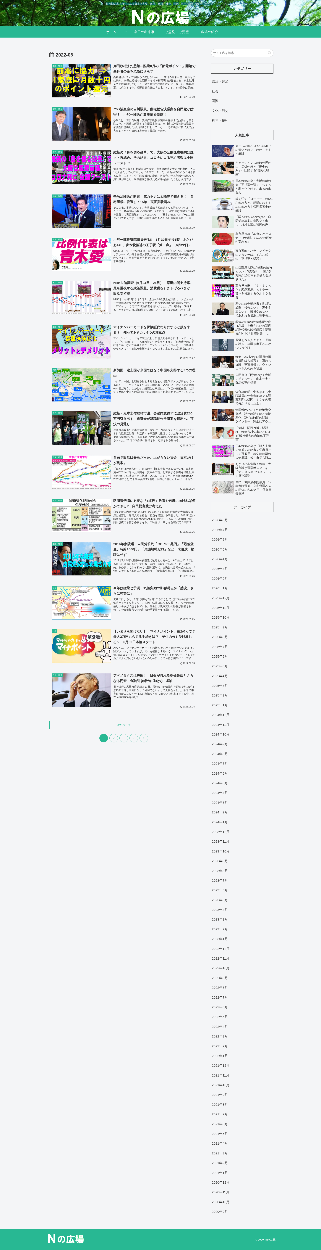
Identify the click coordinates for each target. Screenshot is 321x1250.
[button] (269, 53)
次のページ (123, 724)
